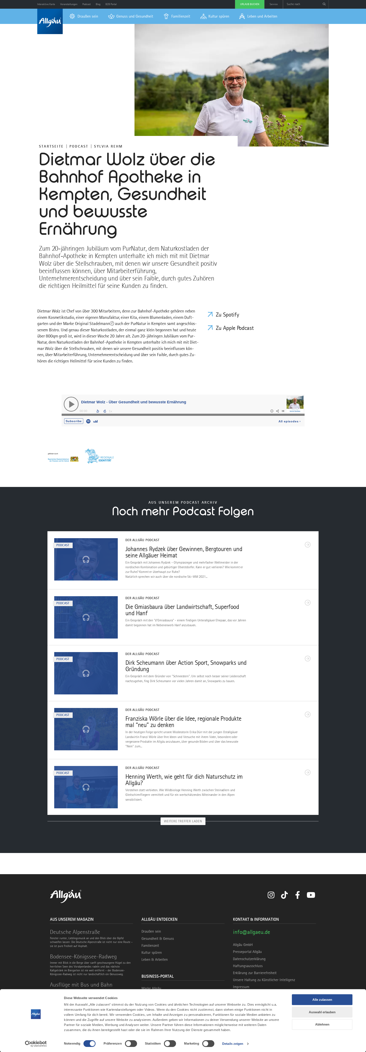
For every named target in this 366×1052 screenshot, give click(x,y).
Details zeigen (232, 1043)
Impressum (241, 987)
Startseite (51, 146)
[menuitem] (83, 16)
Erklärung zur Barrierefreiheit (255, 973)
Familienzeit (150, 945)
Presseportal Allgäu (247, 952)
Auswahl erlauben (322, 1012)
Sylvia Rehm (108, 146)
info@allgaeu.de (251, 932)
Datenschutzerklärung (249, 959)
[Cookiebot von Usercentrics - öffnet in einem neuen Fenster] (35, 1044)
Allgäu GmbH (243, 945)
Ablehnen (322, 1024)
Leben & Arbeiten (154, 959)
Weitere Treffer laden (183, 821)
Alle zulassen (322, 999)
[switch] (131, 1043)
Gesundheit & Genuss (157, 938)
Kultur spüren (151, 952)
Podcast (78, 146)
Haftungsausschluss (248, 966)
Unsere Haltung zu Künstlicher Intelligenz (264, 980)
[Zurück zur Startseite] (50, 21)
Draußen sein (151, 931)
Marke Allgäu (151, 988)
